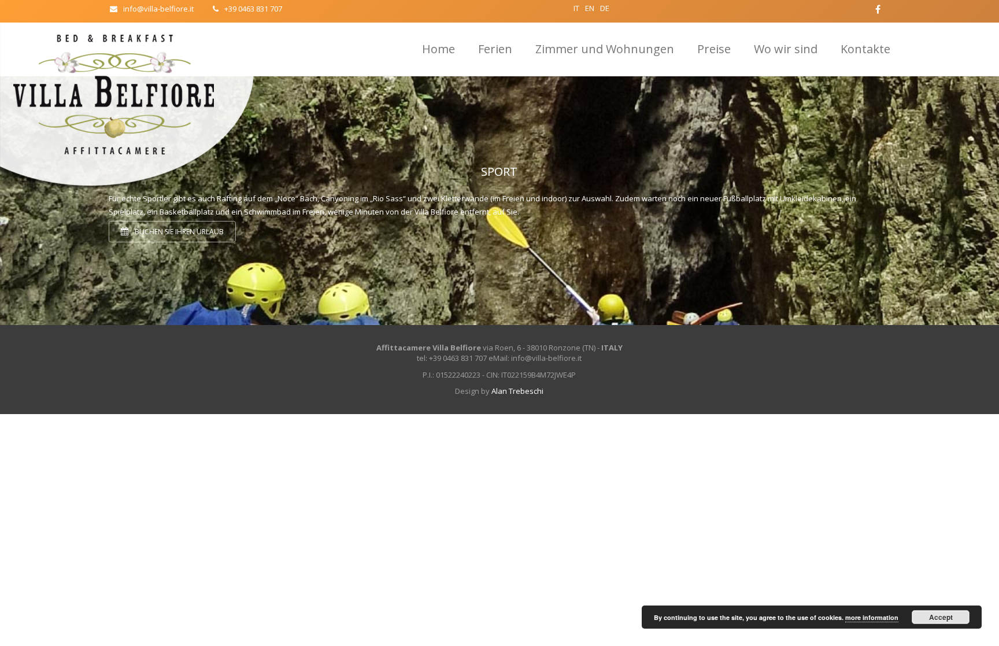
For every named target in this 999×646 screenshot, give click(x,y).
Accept (941, 617)
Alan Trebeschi (517, 391)
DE (604, 8)
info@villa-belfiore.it (158, 8)
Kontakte (865, 49)
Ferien (495, 49)
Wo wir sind (785, 49)
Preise (714, 49)
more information (871, 617)
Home (438, 49)
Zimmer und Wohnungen (604, 49)
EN (589, 8)
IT (576, 8)
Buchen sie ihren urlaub (178, 232)
